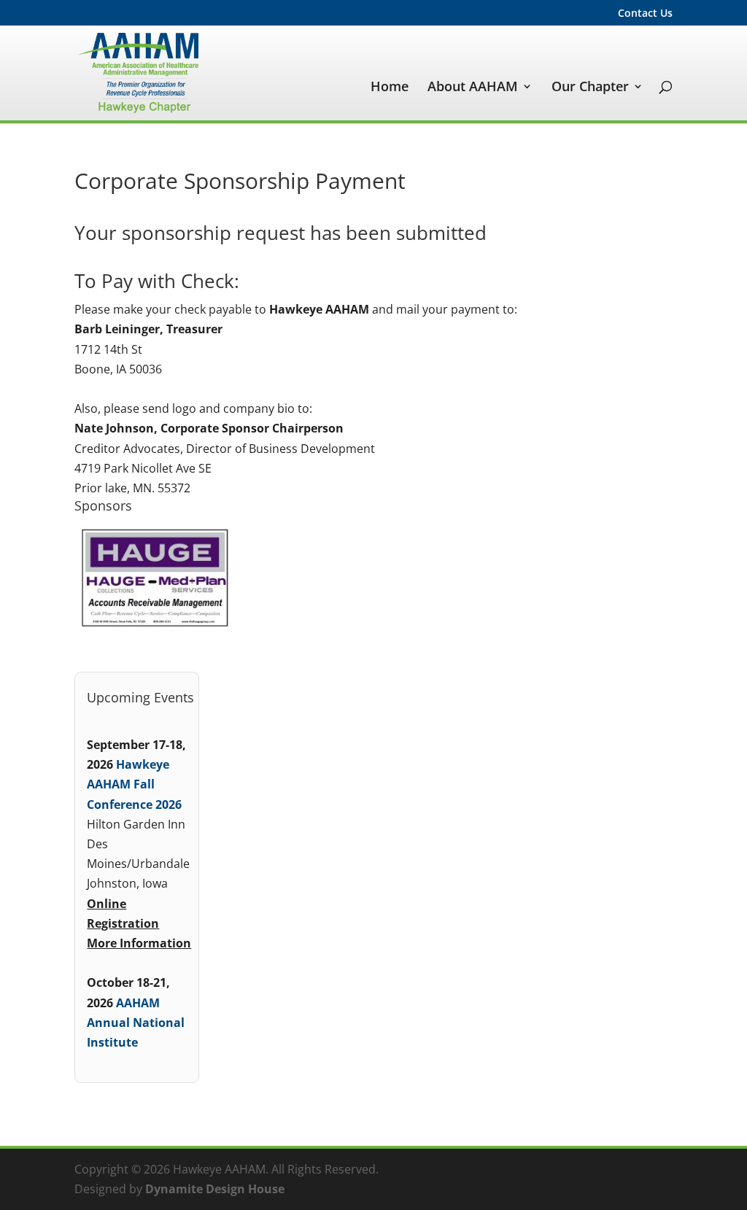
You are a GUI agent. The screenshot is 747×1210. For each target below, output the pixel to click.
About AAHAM (472, 88)
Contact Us (645, 14)
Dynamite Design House (215, 1189)
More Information (139, 943)
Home (390, 88)
